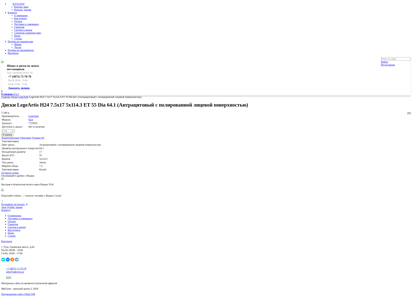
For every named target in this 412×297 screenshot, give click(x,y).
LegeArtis (23, 97)
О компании (21, 15)
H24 (30, 119)
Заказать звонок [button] (19, 88)
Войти (384, 62)
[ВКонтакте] (8, 259)
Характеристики (10, 137)
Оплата (18, 21)
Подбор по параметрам (20, 41)
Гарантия (19, 27)
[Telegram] (17, 259)
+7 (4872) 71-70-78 (16, 268)
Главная (5, 97)
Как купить (20, 18)
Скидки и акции (23, 30)
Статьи (18, 38)
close (3, 207)
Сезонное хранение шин (27, 33)
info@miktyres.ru (15, 271)
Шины (17, 44)
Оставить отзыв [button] (10, 172)
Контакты (13, 53)
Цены (17, 35)
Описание (25, 137)
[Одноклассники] (12, 259)
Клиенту (12, 12)
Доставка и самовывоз (26, 24)
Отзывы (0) (38, 137)
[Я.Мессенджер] (3, 259)
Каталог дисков (22, 9)
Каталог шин (21, 6)
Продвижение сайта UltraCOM (18, 294)
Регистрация (388, 64)
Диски (17, 47)
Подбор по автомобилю (21, 50)
